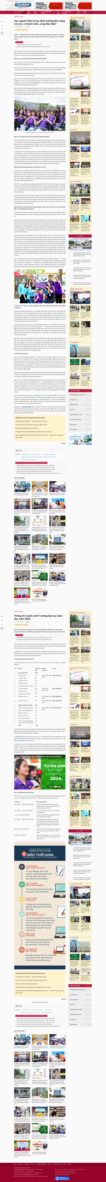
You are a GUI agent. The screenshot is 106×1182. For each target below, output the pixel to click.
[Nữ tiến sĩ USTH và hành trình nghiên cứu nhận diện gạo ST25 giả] (85, 308)
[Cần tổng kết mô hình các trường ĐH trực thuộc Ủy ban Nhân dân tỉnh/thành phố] (74, 165)
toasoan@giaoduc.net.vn (86, 1)
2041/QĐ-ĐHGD (26, 407)
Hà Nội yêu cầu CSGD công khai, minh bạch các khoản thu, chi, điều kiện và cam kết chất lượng (22, 584)
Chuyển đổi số (74, 342)
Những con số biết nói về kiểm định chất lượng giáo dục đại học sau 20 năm (33, 46)
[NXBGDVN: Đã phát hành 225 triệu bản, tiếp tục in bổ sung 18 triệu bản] (57, 558)
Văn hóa (78, 12)
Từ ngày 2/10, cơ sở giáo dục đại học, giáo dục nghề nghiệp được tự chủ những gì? (39, 512)
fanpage (62, 1178)
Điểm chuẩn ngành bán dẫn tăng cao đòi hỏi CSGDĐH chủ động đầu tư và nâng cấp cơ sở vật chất (38, 473)
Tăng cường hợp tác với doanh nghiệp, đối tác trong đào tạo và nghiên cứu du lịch (79, 141)
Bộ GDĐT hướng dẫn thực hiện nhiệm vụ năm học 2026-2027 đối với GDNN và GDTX (57, 584)
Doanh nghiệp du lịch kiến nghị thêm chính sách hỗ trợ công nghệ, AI (74, 369)
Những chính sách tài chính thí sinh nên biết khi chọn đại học (21, 494)
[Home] (2, 21)
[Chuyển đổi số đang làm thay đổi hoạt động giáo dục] (85, 149)
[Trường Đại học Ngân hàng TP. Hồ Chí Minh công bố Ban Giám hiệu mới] (85, 94)
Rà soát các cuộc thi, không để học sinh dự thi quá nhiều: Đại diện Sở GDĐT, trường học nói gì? (85, 63)
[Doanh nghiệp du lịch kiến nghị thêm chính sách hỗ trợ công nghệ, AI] (74, 362)
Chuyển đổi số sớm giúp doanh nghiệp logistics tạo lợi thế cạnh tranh (74, 383)
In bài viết (19, 450)
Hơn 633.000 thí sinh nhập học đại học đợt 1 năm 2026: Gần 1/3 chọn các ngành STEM (35, 465)
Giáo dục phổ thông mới (77, 18)
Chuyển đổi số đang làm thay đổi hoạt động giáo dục (85, 155)
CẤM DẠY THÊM (74, 404)
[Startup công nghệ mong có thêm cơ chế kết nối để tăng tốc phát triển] (85, 362)
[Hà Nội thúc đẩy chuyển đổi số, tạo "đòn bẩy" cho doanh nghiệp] (80, 350)
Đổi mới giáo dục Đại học (77, 395)
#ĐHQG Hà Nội (48, 1010)
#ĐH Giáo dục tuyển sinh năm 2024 (29, 459)
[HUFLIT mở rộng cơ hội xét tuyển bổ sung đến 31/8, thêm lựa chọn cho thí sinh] (57, 503)
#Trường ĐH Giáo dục (26, 454)
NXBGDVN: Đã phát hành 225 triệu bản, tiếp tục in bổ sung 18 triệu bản (56, 566)
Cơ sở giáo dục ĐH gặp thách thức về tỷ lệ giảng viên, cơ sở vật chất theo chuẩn (34, 639)
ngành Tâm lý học (60, 319)
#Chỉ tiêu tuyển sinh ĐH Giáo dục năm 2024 (30, 1012)
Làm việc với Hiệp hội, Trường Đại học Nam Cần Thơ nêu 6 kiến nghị (85, 172)
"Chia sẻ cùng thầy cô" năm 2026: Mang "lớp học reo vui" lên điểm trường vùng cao (79, 301)
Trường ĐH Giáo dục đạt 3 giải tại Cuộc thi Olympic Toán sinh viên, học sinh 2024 (34, 637)
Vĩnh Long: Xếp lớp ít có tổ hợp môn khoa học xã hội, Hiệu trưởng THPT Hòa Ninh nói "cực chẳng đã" (21, 530)
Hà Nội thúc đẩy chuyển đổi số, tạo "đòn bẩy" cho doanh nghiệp (79, 355)
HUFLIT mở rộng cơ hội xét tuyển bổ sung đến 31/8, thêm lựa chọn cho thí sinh (57, 512)
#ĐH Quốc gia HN (37, 454)
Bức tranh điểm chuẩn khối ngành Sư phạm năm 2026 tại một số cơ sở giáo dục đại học (36, 469)
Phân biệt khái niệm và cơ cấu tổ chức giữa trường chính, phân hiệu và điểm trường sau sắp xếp (39, 529)
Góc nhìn (35, 12)
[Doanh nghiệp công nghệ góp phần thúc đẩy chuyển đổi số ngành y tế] (85, 376)
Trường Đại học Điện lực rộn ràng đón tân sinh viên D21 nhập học (57, 494)
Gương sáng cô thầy (76, 289)
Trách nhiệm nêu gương (46, 12)
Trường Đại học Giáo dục (21, 305)
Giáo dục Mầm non (75, 181)
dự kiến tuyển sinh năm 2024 (32, 736)
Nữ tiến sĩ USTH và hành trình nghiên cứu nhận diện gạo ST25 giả (85, 315)
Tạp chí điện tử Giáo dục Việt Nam (40, 1002)
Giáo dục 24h (21, 12)
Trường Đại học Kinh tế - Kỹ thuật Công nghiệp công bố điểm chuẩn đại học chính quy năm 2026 (82, 269)
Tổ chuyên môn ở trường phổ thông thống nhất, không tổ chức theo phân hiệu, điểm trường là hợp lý (74, 45)
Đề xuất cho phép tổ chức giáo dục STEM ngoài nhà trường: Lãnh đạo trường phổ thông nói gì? (21, 549)
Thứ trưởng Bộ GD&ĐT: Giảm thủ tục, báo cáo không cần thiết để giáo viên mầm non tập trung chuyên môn (85, 226)
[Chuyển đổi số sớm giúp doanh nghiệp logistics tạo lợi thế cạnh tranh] (74, 376)
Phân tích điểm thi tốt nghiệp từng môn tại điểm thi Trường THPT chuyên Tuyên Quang (35, 467)
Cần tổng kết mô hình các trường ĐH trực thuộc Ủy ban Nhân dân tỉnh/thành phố (74, 172)
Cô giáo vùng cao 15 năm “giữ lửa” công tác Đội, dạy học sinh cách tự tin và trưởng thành (74, 332)
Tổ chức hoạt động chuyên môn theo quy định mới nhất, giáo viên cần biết (82, 283)
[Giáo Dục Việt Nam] (23, 6)
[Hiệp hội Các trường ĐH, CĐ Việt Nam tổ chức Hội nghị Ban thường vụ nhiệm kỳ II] (74, 149)
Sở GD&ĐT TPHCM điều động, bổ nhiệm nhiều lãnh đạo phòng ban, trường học (22, 512)
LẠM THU (72, 409)
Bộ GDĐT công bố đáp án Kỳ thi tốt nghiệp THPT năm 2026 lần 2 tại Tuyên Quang (34, 471)
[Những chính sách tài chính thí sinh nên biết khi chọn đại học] (22, 486)
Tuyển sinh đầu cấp (75, 419)
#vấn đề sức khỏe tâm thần (49, 454)
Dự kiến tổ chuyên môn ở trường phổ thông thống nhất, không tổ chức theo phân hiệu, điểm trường (82, 254)
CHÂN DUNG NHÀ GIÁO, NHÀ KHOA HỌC (79, 73)
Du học (58, 12)
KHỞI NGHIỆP (73, 429)
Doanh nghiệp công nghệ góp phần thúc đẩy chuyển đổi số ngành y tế (85, 383)
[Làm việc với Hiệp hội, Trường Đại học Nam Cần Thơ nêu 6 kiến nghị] (85, 165)
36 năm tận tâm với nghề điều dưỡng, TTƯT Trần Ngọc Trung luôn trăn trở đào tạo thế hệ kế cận (85, 332)
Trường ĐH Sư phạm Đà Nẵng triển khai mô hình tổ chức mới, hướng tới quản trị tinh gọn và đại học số (22, 602)
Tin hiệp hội (73, 129)
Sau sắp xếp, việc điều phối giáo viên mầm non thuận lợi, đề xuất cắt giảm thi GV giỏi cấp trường (74, 209)
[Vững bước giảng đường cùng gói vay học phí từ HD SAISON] (40, 592)
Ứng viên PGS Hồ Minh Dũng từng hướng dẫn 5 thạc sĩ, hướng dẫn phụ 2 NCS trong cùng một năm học (74, 119)
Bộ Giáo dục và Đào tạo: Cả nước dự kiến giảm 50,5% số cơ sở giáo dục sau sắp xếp (40, 495)
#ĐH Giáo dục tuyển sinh (47, 1012)
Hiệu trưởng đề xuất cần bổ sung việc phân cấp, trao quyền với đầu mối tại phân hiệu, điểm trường (85, 45)
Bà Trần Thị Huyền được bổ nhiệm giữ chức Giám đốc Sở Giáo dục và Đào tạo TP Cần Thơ (79, 86)
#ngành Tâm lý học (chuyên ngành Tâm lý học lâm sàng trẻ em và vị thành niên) (38, 457)
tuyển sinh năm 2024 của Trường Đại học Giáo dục (38, 662)
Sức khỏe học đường (67, 12)
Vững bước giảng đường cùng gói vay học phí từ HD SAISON (39, 600)
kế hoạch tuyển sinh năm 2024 (25, 796)
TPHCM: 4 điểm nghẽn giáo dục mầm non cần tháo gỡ (85, 208)
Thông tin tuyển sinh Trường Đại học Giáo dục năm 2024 (29, 44)
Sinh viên (42, 224)
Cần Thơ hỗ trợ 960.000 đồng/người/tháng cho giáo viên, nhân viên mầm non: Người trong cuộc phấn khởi (79, 192)
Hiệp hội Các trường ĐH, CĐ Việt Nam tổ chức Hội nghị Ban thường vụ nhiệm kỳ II (74, 156)
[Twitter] (2, 29)
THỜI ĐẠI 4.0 (73, 424)
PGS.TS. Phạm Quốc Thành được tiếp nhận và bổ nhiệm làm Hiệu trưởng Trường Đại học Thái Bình (85, 119)
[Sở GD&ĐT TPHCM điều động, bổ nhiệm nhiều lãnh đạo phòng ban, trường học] (22, 503)
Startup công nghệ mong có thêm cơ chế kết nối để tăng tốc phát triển (85, 369)
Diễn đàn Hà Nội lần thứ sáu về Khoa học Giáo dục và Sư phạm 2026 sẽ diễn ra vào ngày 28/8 (39, 584)
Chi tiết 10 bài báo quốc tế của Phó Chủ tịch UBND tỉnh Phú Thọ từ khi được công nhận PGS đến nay (74, 102)
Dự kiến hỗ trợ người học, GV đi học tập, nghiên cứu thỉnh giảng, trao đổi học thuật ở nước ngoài (22, 566)
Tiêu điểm (28, 12)
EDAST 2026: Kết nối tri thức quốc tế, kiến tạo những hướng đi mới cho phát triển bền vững (40, 566)
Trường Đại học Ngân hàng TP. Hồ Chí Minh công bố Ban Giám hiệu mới (85, 101)
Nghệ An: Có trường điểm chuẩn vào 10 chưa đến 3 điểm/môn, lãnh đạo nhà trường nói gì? (74, 63)
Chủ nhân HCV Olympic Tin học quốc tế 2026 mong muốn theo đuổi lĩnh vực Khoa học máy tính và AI (57, 530)
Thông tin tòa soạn (29, 1)
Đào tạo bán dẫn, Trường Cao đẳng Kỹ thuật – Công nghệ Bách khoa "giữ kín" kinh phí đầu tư (40, 548)
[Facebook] (2, 25)
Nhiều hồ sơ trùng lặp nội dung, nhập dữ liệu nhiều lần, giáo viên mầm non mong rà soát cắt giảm (74, 226)
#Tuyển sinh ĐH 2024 (26, 1010)
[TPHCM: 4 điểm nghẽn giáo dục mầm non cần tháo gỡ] (85, 201)
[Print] (2, 33)
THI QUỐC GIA (73, 399)
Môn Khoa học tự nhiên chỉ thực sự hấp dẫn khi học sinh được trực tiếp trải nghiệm (74, 316)
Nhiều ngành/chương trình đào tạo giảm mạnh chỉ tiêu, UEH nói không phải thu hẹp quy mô (57, 548)
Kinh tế (84, 12)
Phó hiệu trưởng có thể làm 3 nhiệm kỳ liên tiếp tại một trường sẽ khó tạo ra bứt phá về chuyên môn (82, 277)
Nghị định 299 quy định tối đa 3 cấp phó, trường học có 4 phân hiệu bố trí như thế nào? (82, 262)
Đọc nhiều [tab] (80, 236)
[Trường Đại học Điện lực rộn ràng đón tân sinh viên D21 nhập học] (57, 486)
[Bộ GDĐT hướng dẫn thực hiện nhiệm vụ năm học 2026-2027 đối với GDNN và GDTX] (57, 575)
